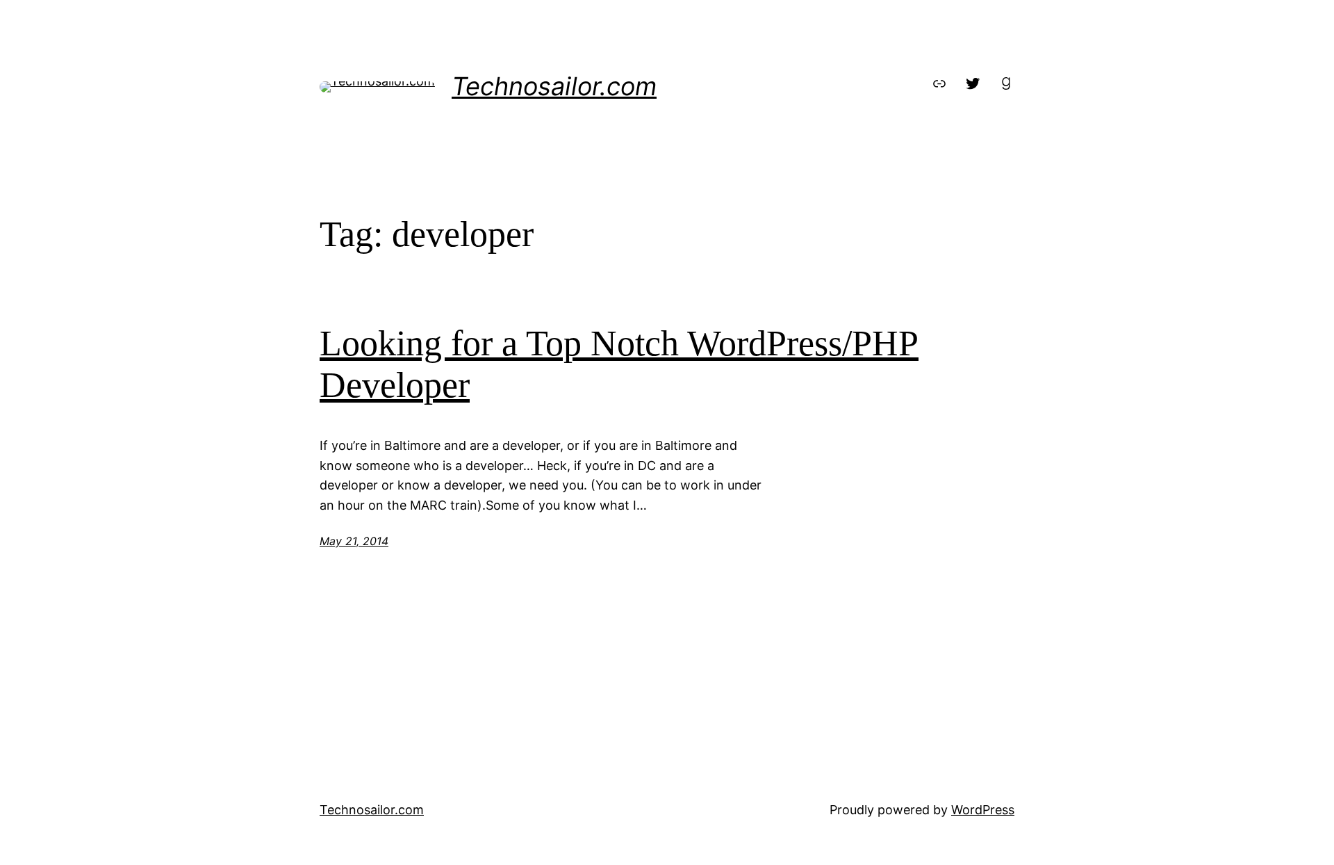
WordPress (982, 809)
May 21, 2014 (354, 541)
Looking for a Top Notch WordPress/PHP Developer (619, 364)
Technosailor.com (554, 86)
